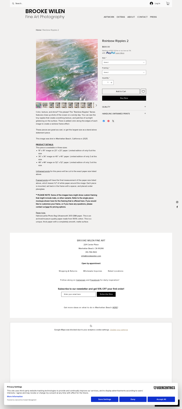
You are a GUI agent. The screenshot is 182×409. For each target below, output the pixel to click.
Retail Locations (115, 271)
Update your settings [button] (119, 330)
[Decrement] (104, 82)
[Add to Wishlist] (143, 91)
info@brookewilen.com (91, 256)
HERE (115, 307)
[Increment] (111, 82)
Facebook (95, 280)
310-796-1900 (91, 252)
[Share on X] (113, 121)
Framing (105, 68)
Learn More (120, 53)
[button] (168, 3)
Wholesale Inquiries (95, 271)
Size (104, 58)
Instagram (81, 280)
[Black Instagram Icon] (177, 202)
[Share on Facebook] (103, 121)
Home (38, 30)
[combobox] (124, 62)
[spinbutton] (108, 82)
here (47, 207)
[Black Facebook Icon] (177, 207)
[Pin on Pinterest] (108, 121)
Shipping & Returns (71, 271)
